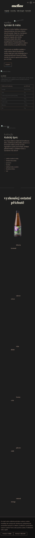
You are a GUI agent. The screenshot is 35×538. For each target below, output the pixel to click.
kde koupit (20, 11)
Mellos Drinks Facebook (4, 2)
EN (34, 2)
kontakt (28, 11)
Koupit (8, 64)
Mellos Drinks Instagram (1, 2)
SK (28, 2)
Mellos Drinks (17, 5)
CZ (31, 2)
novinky (13, 11)
